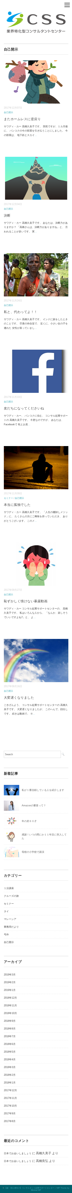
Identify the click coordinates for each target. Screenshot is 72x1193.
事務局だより (11, 926)
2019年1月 (10, 990)
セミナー (8, 498)
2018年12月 (10, 997)
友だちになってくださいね (24, 408)
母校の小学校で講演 (33, 851)
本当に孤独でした (17, 505)
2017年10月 (10, 1105)
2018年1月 (10, 1082)
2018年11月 (10, 1005)
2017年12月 (10, 1090)
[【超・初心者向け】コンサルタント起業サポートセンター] (36, 11)
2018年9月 (10, 1020)
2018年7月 (10, 1036)
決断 (7, 215)
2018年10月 (10, 1013)
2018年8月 (10, 1028)
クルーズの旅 (11, 895)
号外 (6, 934)
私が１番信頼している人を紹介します (43, 790)
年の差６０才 (29, 821)
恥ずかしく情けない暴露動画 (26, 601)
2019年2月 (10, 982)
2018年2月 (10, 1074)
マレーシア (10, 919)
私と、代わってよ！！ (20, 312)
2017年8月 (10, 1121)
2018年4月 (10, 1059)
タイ (6, 911)
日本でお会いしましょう (17, 1153)
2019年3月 (10, 974)
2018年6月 (10, 1044)
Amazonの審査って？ (34, 805)
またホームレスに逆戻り (22, 119)
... (36, 135)
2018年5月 (10, 1051)
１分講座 (9, 888)
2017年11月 (10, 1098)
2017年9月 (10, 1113)
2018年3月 (10, 1067)
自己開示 (8, 112)
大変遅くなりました (19, 697)
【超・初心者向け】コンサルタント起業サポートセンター (30, 1188)
